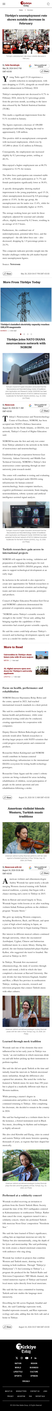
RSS (30, 1396)
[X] (17, 1358)
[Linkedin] (35, 1358)
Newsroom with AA (13, 867)
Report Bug (40, 1396)
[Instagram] (22, 1358)
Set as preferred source (40, 66)
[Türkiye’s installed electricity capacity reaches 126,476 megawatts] (26, 305)
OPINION (34, 1376)
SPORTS (18, 1376)
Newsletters (21, 1391)
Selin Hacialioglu (12, 65)
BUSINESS (34, 1367)
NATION (18, 1363)
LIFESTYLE (18, 1371)
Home (21, 10)
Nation (6, 660)
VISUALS (26, 1381)
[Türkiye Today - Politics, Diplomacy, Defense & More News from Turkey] (26, 4)
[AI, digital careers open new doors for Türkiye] (42, 670)
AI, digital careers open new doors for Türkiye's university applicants (18, 671)
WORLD (18, 1367)
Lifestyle (7, 677)
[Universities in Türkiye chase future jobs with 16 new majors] (42, 655)
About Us (8, 1391)
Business (30, 10)
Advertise (21, 1396)
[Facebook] (31, 1358)
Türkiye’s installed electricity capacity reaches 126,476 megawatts (25, 326)
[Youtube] (26, 1358)
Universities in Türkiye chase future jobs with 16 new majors (18, 655)
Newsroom (9, 405)
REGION (34, 1363)
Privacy (10, 1396)
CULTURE (34, 1371)
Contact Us (34, 1391)
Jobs (45, 1391)
